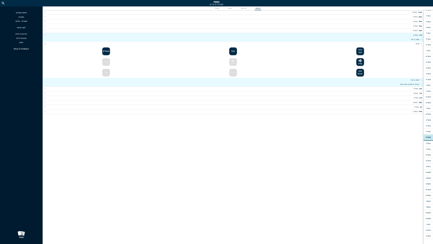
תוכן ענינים (360, 72)
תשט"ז (428, 27)
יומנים (21, 42)
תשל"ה (428, 137)
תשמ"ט (428, 218)
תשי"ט (428, 45)
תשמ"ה (428, 195)
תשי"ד (428, 16)
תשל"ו (428, 143)
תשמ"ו (428, 201)
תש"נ (428, 224)
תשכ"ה (428, 79)
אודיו (360, 64)
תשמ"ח (428, 213)
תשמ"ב (428, 178)
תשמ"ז (428, 207)
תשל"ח (428, 155)
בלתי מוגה (360, 51)
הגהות (233, 72)
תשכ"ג (428, 68)
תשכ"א (428, 56)
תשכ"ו (428, 85)
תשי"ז (428, 33)
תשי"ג (428, 10)
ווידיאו (233, 62)
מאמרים (21, 17)
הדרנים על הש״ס (21, 34)
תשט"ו (428, 22)
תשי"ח (428, 39)
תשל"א (428, 114)
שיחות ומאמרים (21, 13)
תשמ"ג (428, 184)
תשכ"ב (428, 62)
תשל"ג (428, 126)
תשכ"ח (428, 97)
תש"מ (428, 166)
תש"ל (428, 108)
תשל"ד (428, 131)
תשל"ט (428, 161)
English (106, 62)
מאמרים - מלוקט (21, 21)
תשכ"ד (428, 74)
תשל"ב (428, 120)
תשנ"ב (428, 236)
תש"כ (428, 50)
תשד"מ (428, 190)
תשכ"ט (428, 103)
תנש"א (428, 230)
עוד (106, 72)
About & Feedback (21, 49)
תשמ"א (428, 172)
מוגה (233, 51)
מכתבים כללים (21, 38)
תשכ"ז (428, 91)
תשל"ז (428, 149)
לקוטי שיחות (21, 28)
